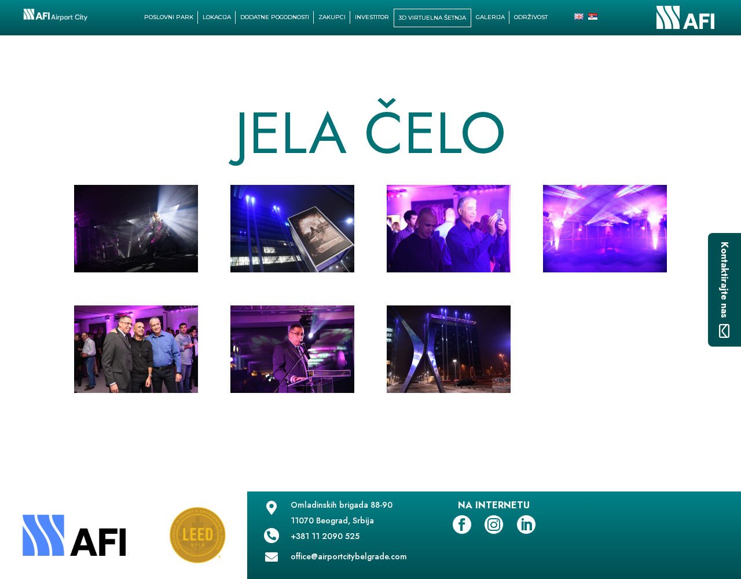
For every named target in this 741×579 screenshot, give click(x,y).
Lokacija (217, 17)
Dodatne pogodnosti (274, 17)
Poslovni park (168, 17)
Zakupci (332, 17)
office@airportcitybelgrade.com (349, 556)
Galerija (490, 17)
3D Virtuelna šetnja (432, 17)
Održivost (531, 17)
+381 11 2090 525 (325, 536)
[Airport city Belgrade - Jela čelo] (136, 272)
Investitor (372, 17)
